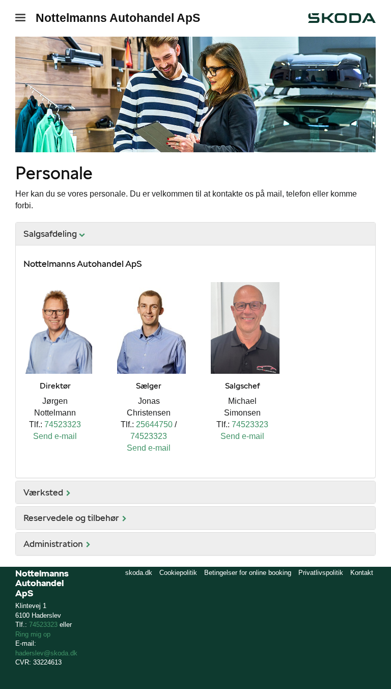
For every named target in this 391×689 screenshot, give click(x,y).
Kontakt (361, 572)
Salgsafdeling (50, 233)
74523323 (62, 424)
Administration (53, 543)
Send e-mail (55, 436)
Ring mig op (32, 634)
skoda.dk (138, 572)
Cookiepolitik (178, 572)
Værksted (43, 492)
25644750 (154, 424)
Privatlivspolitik (320, 572)
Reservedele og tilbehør (71, 517)
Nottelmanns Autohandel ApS (118, 17)
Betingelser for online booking (247, 572)
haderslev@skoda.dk (46, 653)
